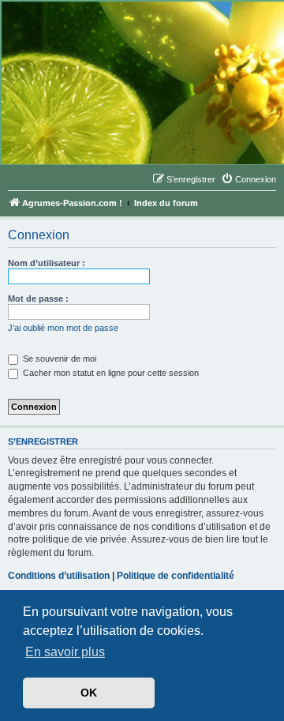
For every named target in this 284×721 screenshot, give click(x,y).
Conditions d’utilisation (59, 575)
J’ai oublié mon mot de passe (63, 327)
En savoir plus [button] (65, 652)
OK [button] (88, 692)
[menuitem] (248, 179)
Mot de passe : (38, 298)
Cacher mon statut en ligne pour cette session (110, 372)
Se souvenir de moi (58, 358)
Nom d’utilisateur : (46, 263)
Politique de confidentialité (175, 575)
